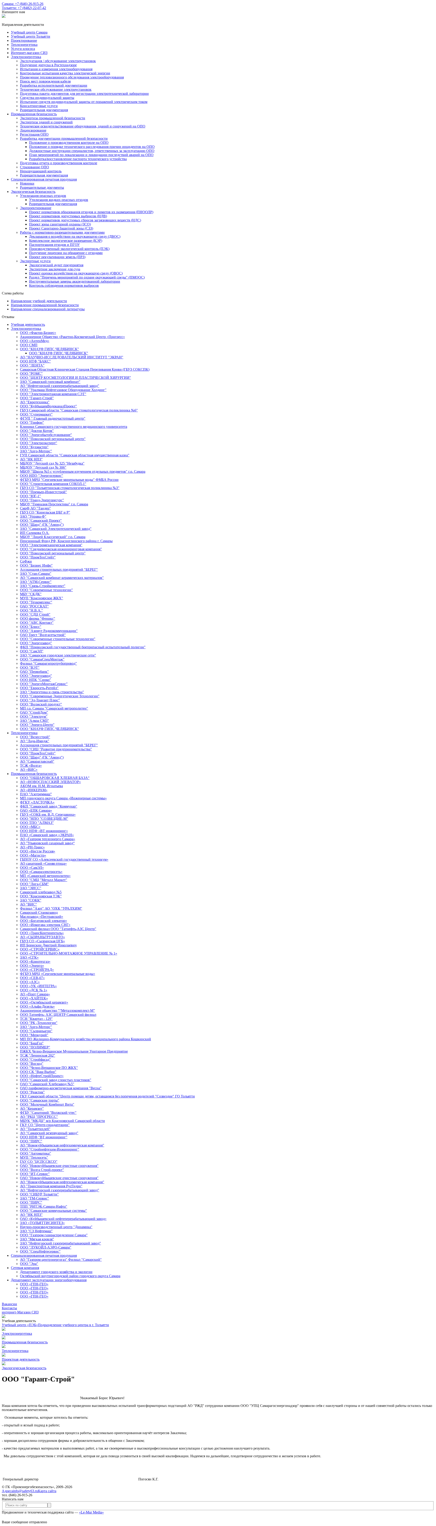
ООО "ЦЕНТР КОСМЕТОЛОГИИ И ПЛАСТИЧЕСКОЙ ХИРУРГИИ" (75, 378)
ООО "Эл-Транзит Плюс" (40, 700)
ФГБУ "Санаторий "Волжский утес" (48, 1112)
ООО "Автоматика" (35, 1153)
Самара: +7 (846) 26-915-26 (22, 4)
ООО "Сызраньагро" (36, 1031)
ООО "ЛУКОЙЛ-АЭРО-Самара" (45, 1247)
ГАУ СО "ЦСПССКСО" (38, 1161)
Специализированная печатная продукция (44, 179)
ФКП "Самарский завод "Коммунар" (48, 806)
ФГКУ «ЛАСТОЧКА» (37, 802)
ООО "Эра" (29, 1264)
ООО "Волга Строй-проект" (42, 1170)
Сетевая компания (25, 1268)
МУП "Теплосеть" (34, 1157)
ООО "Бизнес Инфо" (36, 565)
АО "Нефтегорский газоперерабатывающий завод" (59, 386)
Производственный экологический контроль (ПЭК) (69, 249)
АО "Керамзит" (32, 1108)
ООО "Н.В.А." (31, 610)
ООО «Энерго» (32, 966)
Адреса (7, 1491)
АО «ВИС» (28, 770)
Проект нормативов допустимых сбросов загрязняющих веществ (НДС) (85, 220)
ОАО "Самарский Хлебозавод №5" (47, 1084)
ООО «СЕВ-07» (32, 978)
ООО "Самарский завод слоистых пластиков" (55, 1080)
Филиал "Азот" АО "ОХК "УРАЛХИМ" (51, 908)
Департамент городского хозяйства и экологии (56, 1272)
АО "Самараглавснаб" (37, 761)
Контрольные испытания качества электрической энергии (65, 73)
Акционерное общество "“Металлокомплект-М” (57, 1010)
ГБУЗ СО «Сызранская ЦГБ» (42, 941)
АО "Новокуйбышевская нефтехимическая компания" (62, 1145)
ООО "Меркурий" (34, 1035)
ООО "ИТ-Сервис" (35, 1174)
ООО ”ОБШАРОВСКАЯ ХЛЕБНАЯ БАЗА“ (54, 778)
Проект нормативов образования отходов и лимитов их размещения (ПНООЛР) (91, 212)
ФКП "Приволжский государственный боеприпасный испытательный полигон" (83, 647)
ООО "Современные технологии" (46, 590)
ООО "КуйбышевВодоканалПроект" (48, 406)
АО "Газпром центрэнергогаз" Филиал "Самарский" (61, 1259)
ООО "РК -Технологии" (38, 1023)
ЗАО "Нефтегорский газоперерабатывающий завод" (60, 1243)
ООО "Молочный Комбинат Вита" (47, 1104)
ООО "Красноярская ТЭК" (41, 896)
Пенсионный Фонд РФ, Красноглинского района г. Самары (66, 541)
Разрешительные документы (42, 187)
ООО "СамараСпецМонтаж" (42, 659)
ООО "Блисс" (30, 627)
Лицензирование (33, 130)
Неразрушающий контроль (41, 171)
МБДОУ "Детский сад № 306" (43, 467)
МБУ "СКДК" (31, 594)
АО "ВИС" (28, 904)
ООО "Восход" (31, 1064)
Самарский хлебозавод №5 (41, 892)
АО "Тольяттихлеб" (35, 1129)
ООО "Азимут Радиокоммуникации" (49, 631)
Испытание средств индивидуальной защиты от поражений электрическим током (83, 102)
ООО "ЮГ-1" (30, 496)
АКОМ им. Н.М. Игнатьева (41, 786)
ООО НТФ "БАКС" (35, 361)
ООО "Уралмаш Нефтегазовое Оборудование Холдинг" (63, 390)
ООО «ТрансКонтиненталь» (42, 933)
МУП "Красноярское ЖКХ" (41, 598)
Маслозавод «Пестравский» (41, 917)
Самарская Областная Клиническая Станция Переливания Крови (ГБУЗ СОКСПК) (84, 369)
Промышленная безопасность (34, 114)
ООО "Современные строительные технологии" (57, 639)
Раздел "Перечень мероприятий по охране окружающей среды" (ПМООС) (87, 277)
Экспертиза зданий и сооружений (46, 122)
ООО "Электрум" (33, 716)
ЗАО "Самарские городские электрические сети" (58, 655)
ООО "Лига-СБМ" (34, 884)
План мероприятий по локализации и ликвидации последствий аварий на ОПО (91, 155)
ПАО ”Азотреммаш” (36, 794)
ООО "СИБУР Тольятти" (39, 1194)
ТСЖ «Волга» (31, 765)
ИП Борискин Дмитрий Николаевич (48, 945)
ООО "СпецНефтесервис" (40, 1251)
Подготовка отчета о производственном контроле (58, 163)
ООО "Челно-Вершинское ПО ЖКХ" (49, 1068)
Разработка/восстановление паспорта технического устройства (78, 159)
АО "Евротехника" (35, 402)
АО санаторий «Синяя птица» (43, 863)
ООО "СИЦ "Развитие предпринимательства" (56, 749)
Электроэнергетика (26, 57)
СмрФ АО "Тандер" (35, 508)
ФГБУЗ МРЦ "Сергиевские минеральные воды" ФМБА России (69, 480)
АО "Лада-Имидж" (34, 741)
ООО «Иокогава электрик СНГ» (45, 925)
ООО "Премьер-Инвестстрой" (43, 492)
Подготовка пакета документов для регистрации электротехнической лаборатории (84, 94)
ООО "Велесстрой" (35, 737)
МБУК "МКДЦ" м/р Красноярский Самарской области (62, 1121)
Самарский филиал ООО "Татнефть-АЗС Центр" (58, 929)
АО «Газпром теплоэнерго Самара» (47, 839)
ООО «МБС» (30, 827)
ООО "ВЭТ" (30, 667)
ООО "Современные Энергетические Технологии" (59, 696)
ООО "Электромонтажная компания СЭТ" (53, 394)
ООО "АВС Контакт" (37, 623)
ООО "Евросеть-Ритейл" (39, 688)
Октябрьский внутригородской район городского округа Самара (70, 1276)
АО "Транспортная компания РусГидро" (51, 1186)
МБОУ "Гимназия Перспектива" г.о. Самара (54, 504)
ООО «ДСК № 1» (33, 990)
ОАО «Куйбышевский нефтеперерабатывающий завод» (63, 1219)
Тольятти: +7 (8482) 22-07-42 (24, 8)
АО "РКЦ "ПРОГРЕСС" (39, 1117)
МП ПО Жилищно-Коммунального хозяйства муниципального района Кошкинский (85, 1039)
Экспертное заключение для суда (54, 269)
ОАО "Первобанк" (34, 672)
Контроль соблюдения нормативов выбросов (64, 285)
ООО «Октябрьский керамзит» (44, 1002)
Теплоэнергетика (24, 733)
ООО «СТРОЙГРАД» (37, 970)
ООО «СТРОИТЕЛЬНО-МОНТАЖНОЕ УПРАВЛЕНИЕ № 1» (68, 953)
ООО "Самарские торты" (39, 1100)
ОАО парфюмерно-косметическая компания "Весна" (61, 1088)
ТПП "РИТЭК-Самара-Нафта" (43, 1206)
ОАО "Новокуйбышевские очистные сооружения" (59, 1166)
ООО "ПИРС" (31, 1141)
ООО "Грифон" (32, 422)
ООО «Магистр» (33, 855)
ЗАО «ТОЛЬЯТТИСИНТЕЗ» (42, 1223)
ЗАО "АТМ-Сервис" (36, 582)
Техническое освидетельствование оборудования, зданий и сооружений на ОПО (82, 126)
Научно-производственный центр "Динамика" (56, 1227)
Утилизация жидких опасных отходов (58, 200)
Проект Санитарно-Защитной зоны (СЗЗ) (61, 228)
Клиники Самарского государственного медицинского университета (73, 427)
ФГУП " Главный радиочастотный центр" (52, 418)
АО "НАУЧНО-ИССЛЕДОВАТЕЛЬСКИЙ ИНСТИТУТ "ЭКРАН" (71, 357)
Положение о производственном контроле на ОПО (69, 143)
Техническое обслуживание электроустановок (56, 89)
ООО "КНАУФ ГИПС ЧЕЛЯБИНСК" (49, 349)
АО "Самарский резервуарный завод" (49, 1133)
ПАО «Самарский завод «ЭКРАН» (47, 835)
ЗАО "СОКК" (30, 900)
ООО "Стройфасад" (35, 1059)
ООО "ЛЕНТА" (32, 365)
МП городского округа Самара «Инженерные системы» (63, 798)
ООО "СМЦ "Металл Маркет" (43, 880)
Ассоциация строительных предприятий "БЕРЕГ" (59, 569)
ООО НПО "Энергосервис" (41, 476)
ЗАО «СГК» (29, 957)
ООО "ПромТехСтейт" (38, 557)
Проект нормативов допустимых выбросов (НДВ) (68, 216)
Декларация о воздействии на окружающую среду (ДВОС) (74, 236)
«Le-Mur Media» (91, 1512)
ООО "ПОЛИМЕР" (35, 1047)
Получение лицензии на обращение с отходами (66, 253)
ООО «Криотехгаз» (35, 961)
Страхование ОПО (34, 167)
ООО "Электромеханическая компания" (51, 545)
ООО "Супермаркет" (36, 414)
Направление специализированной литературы (48, 309)
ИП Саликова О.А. (34, 533)
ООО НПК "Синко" (35, 680)
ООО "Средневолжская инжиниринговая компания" (61, 549)
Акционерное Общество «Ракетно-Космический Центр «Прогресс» (72, 337)
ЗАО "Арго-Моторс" (36, 451)
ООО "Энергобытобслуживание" (46, 435)
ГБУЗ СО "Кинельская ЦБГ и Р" (45, 512)
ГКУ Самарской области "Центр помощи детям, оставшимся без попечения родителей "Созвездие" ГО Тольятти (107, 1096)
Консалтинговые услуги (39, 106)
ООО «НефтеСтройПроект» (42, 1076)
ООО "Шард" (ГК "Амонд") (42, 525)
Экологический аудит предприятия (56, 265)
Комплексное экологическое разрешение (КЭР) (65, 240)
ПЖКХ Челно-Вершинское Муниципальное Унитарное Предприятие (74, 1051)
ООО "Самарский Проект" (41, 520)
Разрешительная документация (44, 110)
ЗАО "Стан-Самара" (35, 574)
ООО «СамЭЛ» (32, 868)
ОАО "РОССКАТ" (34, 606)
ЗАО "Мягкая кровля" (37, 1239)
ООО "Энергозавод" (36, 643)
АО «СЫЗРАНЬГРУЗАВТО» (42, 937)
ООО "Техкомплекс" (36, 602)
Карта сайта (47, 1491)
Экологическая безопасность (33, 192)
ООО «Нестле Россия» (37, 851)
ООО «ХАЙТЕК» (34, 998)
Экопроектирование (35, 208)
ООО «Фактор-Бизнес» (38, 333)
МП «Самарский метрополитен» (45, 876)
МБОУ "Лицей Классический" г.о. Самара (52, 537)
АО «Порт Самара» (35, 994)
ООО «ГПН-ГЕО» (34, 1284)
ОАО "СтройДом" (34, 712)
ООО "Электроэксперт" (38, 443)
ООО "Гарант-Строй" (37, 398)
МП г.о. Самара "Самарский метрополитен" (54, 708)
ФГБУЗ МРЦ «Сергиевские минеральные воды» (57, 974)
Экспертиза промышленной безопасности (52, 118)
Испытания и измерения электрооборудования (56, 69)
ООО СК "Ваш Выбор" (38, 1072)
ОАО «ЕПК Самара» (36, 810)
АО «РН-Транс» (32, 847)
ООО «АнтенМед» (34, 341)
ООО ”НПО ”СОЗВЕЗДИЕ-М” (44, 819)
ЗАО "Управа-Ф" (33, 516)
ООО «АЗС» (30, 982)
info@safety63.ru (25, 1491)
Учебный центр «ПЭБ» (20, 1325)
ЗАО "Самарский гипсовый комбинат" (50, 382)
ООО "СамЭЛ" (31, 651)
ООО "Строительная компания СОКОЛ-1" (53, 484)
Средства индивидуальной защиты (47, 98)
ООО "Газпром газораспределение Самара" (54, 1235)
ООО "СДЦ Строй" (35, 614)
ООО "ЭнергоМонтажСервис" (44, 684)
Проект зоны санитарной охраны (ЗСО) (60, 224)
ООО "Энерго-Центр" (37, 725)
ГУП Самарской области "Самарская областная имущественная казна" (74, 455)
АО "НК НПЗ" (31, 459)
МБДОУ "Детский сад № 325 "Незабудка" (52, 463)
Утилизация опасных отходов (43, 196)
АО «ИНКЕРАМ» (33, 790)
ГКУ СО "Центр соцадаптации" (45, 1125)
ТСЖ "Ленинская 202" (37, 1055)
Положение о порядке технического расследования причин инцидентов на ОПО (92, 147)
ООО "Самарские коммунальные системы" (53, 1210)
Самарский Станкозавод (39, 912)
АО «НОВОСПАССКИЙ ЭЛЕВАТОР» (50, 782)
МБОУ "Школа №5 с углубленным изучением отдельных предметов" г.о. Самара (82, 471)
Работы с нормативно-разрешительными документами (62, 232)
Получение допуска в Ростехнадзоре (48, 65)
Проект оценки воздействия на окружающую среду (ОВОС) (76, 273)
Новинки (27, 183)
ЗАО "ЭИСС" (30, 888)
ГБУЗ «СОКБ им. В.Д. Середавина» (48, 814)
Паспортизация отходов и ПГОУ (54, 245)
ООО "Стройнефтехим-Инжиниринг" (49, 1149)
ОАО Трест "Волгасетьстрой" (43, 635)
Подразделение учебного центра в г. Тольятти (73, 1325)
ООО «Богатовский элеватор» (43, 921)
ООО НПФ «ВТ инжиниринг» (44, 831)
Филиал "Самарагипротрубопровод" (48, 663)
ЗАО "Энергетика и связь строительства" (52, 692)
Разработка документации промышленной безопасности (64, 138)
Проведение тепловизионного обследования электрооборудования (72, 77)
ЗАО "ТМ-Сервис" (34, 1198)
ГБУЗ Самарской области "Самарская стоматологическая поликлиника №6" (79, 410)
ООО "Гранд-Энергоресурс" (42, 500)
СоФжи (26, 561)
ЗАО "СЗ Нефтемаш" (36, 1231)
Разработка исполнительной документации (53, 85)
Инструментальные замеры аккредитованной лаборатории (74, 281)
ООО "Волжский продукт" (41, 704)
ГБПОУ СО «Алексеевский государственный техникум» (64, 859)
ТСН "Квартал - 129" (36, 1019)
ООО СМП (28, 345)
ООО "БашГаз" (32, 1043)
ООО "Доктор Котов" (37, 431)
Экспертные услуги (35, 261)
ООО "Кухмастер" (34, 447)
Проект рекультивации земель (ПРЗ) (57, 257)
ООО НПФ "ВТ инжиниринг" (43, 1137)
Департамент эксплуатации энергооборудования (49, 1280)
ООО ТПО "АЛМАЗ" (37, 823)
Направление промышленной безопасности (45, 305)
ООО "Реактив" (32, 1092)
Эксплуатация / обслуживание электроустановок (58, 61)
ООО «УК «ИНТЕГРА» (38, 986)
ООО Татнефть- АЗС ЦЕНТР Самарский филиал (58, 1015)
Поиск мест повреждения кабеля (45, 81)
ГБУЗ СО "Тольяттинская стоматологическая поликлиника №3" (69, 488)
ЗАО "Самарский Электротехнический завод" (56, 529)
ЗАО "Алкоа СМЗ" (34, 721)
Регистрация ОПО (34, 134)
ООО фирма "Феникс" (37, 618)
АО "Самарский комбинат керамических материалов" (62, 578)
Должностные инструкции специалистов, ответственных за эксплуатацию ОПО (91, 151)
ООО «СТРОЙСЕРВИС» (39, 949)
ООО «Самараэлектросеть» (41, 872)
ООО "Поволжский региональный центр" (53, 439)
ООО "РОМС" (31, 373)
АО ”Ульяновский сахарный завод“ (47, 843)
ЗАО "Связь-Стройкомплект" (42, 586)
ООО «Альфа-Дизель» (37, 1006)
